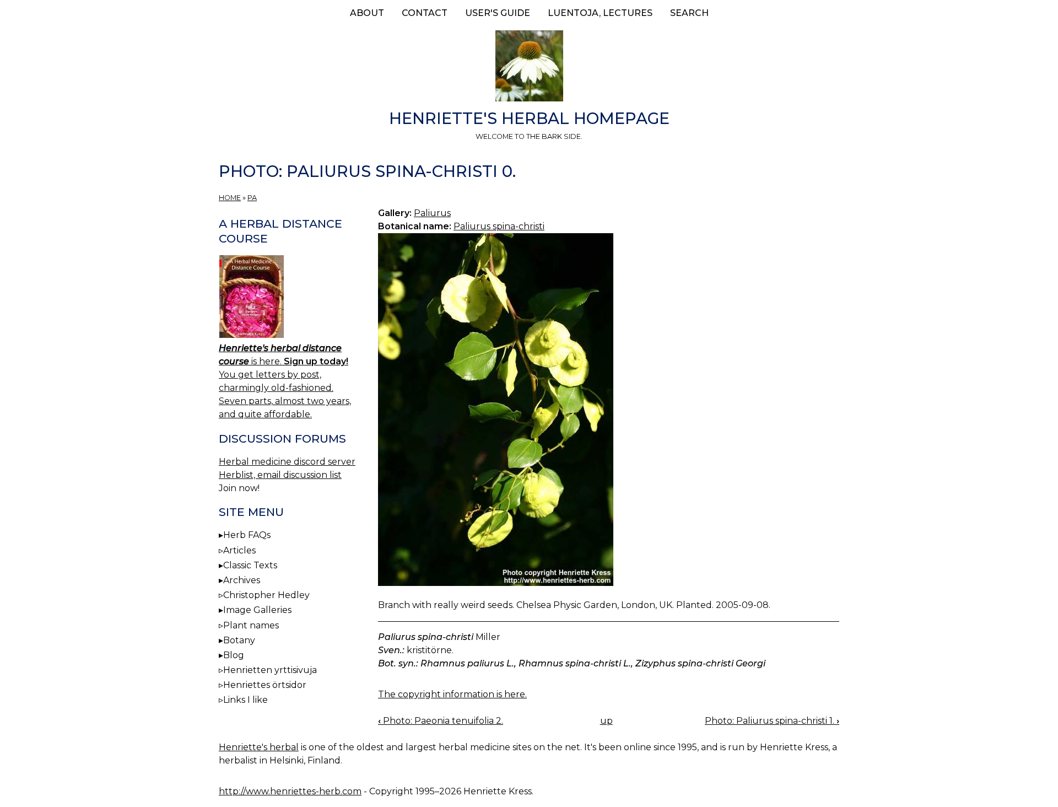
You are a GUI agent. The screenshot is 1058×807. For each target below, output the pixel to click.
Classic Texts (250, 565)
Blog (233, 655)
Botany (239, 640)
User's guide (497, 13)
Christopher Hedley (266, 595)
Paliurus (432, 213)
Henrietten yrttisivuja (270, 670)
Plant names (251, 625)
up (606, 720)
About (367, 13)
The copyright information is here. (452, 694)
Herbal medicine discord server (287, 461)
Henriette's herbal (259, 747)
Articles (239, 550)
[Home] (529, 67)
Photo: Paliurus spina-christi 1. (772, 720)
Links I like (245, 700)
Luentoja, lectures (600, 13)
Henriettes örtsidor (264, 685)
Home (230, 197)
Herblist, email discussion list (280, 475)
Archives (241, 580)
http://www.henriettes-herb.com (290, 791)
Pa (252, 197)
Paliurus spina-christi (499, 226)
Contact (424, 13)
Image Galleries (257, 610)
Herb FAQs (247, 535)
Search (689, 13)
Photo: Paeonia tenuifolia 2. (440, 720)
